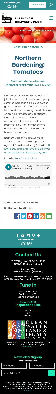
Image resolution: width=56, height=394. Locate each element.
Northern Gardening (28, 47)
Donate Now (37, 4)
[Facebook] (17, 235)
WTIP (28, 310)
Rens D (18, 158)
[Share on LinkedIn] (36, 216)
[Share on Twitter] (23, 216)
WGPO (28, 316)
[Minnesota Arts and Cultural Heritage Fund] (28, 329)
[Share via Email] (49, 216)
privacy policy (27, 390)
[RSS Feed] (42, 216)
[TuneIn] (38, 235)
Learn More (27, 347)
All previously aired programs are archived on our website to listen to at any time (27, 149)
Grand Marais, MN (12, 3)
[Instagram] (28, 235)
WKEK (28, 313)
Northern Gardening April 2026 (31, 187)
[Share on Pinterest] (30, 216)
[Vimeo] (33, 235)
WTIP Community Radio (12, 187)
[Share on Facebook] (17, 216)
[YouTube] (22, 235)
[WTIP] (22, 17)
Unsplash (31, 158)
